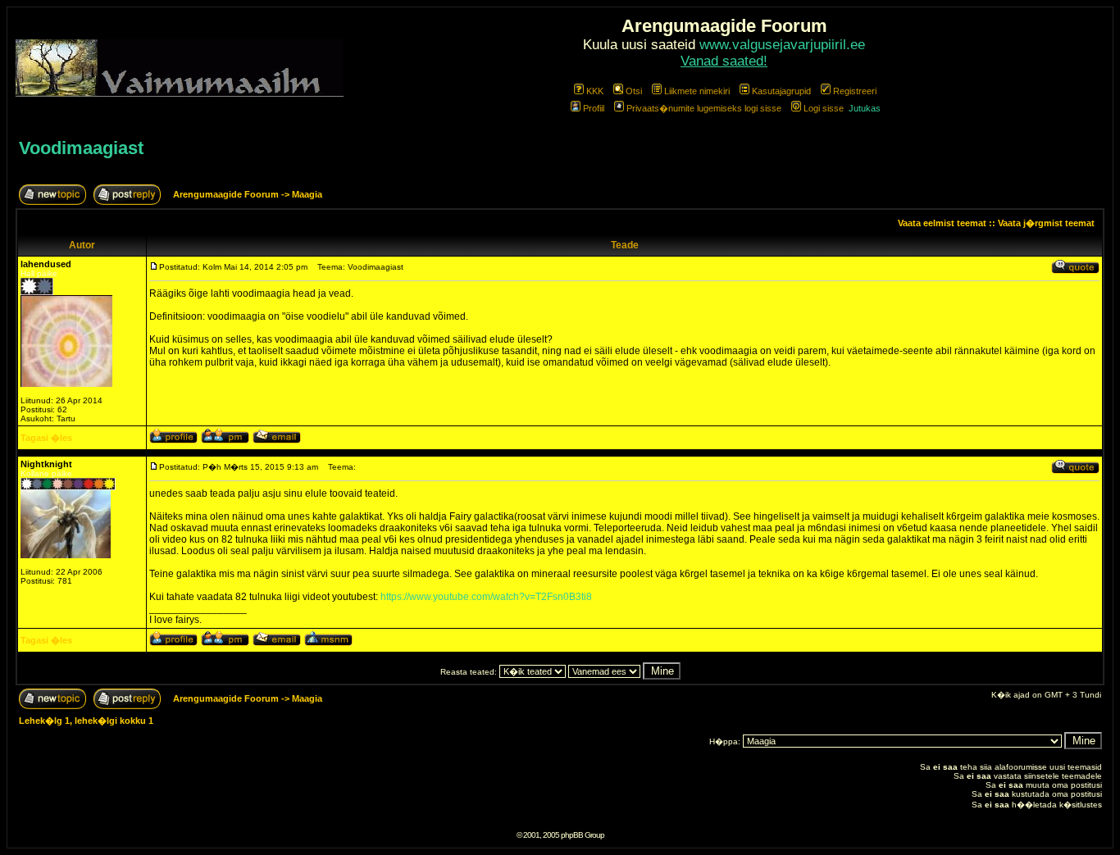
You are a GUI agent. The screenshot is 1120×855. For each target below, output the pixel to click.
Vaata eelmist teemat (942, 223)
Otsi (634, 91)
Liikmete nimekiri (697, 91)
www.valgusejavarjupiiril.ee (782, 44)
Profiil (593, 108)
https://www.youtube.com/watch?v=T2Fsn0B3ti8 (486, 597)
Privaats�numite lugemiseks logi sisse (703, 108)
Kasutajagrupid (781, 91)
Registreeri (854, 91)
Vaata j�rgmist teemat (1046, 223)
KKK (594, 91)
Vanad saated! (724, 61)
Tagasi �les (46, 438)
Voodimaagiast (81, 148)
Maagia (307, 194)
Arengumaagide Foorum (227, 194)
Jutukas (865, 108)
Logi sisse (824, 108)
